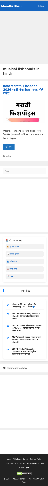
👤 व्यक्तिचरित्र (12, 261)
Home (8, 459)
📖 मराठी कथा (12, 269)
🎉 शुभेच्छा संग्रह (13, 246)
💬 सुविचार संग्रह (13, 254)
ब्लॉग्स (8, 156)
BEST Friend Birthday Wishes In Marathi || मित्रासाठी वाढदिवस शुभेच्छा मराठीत (26, 316)
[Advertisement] (24, 36)
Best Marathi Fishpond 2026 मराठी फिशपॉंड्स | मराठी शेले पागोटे (23, 89)
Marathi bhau (11, 6)
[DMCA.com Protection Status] (24, 474)
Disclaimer (8, 463)
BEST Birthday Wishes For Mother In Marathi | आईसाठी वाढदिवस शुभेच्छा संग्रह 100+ (27, 328)
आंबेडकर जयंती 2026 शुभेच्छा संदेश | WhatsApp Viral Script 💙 (24, 305)
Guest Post (24, 468)
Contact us (20, 463)
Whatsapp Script (20, 459)
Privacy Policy (36, 459)
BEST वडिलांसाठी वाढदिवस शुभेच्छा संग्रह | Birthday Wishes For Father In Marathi (26, 339)
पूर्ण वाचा (9, 146)
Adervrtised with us (35, 463)
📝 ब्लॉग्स (10, 276)
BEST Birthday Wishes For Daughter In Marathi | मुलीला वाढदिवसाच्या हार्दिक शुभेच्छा (24, 351)
